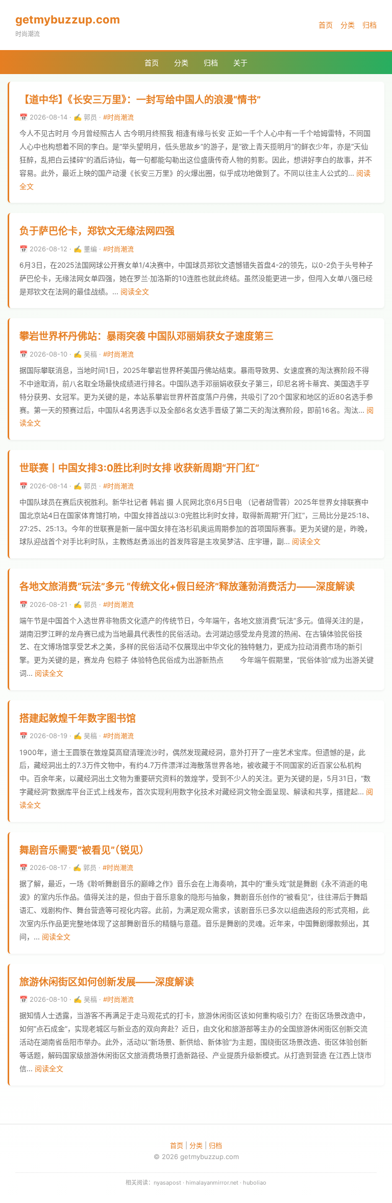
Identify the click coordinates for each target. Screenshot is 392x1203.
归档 (369, 24)
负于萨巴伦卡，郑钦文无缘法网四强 (97, 231)
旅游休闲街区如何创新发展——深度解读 (106, 982)
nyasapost (167, 1182)
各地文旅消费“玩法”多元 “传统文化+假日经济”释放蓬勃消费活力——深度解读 (187, 587)
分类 (347, 24)
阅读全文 (134, 291)
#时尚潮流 (118, 117)
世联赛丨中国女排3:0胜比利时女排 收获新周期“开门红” (139, 468)
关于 (240, 62)
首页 (325, 24)
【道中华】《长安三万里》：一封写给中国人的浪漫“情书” (140, 100)
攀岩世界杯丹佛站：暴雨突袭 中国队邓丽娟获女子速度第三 (146, 336)
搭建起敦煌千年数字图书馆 (77, 718)
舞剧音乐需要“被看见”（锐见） (84, 850)
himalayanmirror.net (212, 1182)
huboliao (254, 1182)
